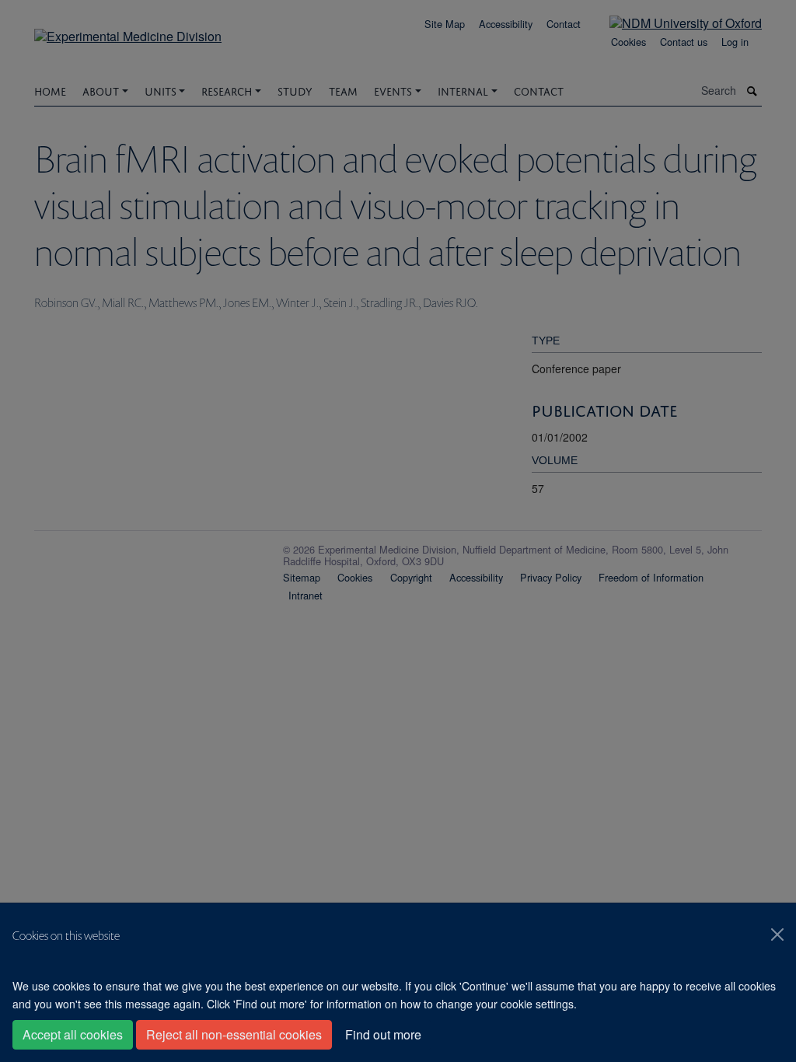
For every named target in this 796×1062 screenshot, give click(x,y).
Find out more (383, 1034)
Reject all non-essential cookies (234, 1034)
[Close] (777, 934)
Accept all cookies (73, 1034)
